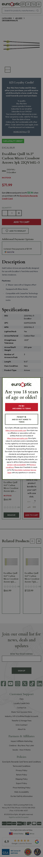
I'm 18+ (21, 407)
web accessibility (19, 465)
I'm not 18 (21, 419)
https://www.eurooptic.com (15, 430)
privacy (10, 465)
